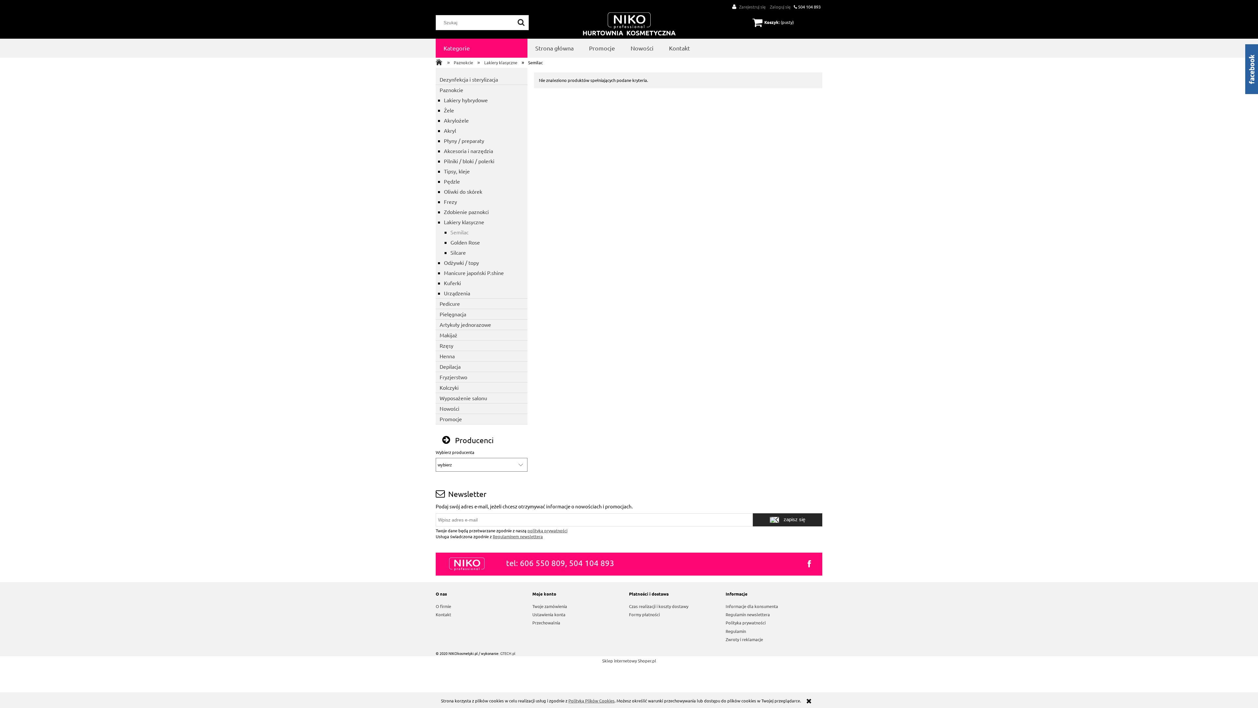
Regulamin (736, 631)
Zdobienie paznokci (466, 211)
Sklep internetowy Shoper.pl (629, 660)
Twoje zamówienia (549, 606)
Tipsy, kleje (457, 171)
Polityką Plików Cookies (591, 700)
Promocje (451, 419)
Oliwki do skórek (463, 191)
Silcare (458, 252)
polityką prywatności (547, 530)
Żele (449, 110)
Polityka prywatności (746, 622)
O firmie (443, 606)
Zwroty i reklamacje (744, 639)
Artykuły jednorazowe (465, 324)
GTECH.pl (507, 653)
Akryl (450, 130)
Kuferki (452, 283)
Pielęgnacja (453, 314)
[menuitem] (481, 48)
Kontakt (443, 614)
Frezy (450, 201)
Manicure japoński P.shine (474, 272)
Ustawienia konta (548, 614)
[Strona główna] (629, 24)
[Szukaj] (521, 22)
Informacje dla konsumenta (752, 606)
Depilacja (450, 366)
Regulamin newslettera (748, 614)
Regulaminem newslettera (518, 536)
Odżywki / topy (461, 262)
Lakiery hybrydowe (466, 100)
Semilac (459, 232)
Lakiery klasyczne (464, 222)
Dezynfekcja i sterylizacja (469, 79)
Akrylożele (456, 120)
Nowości (449, 408)
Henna (447, 356)
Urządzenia (457, 293)
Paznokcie (451, 90)
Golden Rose (465, 242)
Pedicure (450, 303)
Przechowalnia (546, 622)
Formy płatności (644, 614)
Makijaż (448, 335)
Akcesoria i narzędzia (468, 151)
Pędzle (452, 181)
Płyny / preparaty (464, 140)
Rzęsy (446, 345)
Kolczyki (449, 387)
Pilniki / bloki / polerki (469, 161)
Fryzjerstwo (453, 377)
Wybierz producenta (455, 452)
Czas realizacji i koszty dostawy (658, 606)
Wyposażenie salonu (463, 398)
